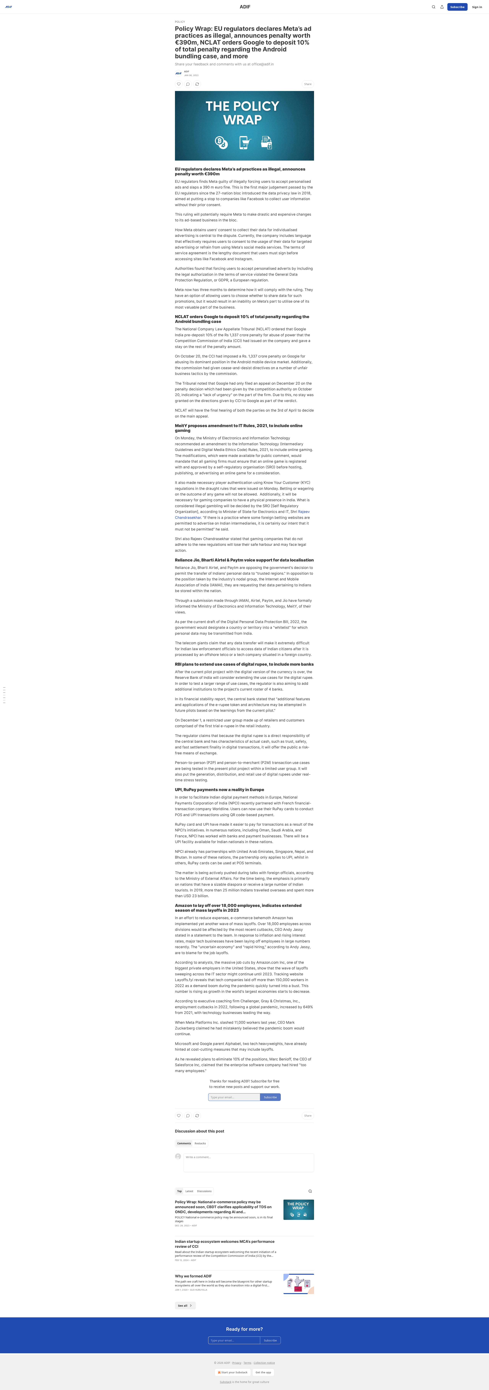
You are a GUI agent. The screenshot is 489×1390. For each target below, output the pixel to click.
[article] (244, 1216)
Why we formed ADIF (193, 1276)
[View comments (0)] (188, 84)
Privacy (236, 1363)
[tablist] (191, 1143)
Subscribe (457, 7)
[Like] (179, 84)
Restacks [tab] (200, 1143)
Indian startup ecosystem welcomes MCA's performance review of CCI (224, 1244)
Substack (225, 1382)
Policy (180, 21)
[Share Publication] (442, 7)
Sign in (477, 7)
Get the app (263, 1372)
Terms (247, 1363)
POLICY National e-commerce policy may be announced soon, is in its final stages (224, 1219)
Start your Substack (234, 1372)
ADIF (186, 71)
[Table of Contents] (4, 695)
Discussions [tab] (204, 1191)
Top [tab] (179, 1191)
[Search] (433, 7)
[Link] (170, 171)
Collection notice (264, 1363)
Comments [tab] (184, 1143)
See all (182, 1305)
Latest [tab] (189, 1191)
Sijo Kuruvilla (198, 1289)
